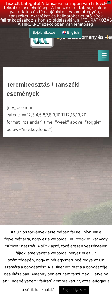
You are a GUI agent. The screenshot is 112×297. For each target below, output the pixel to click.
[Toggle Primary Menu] (103, 55)
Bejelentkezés (44, 33)
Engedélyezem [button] (74, 290)
